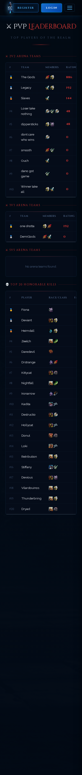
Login (51, 8)
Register (26, 8)
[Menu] (70, 8)
